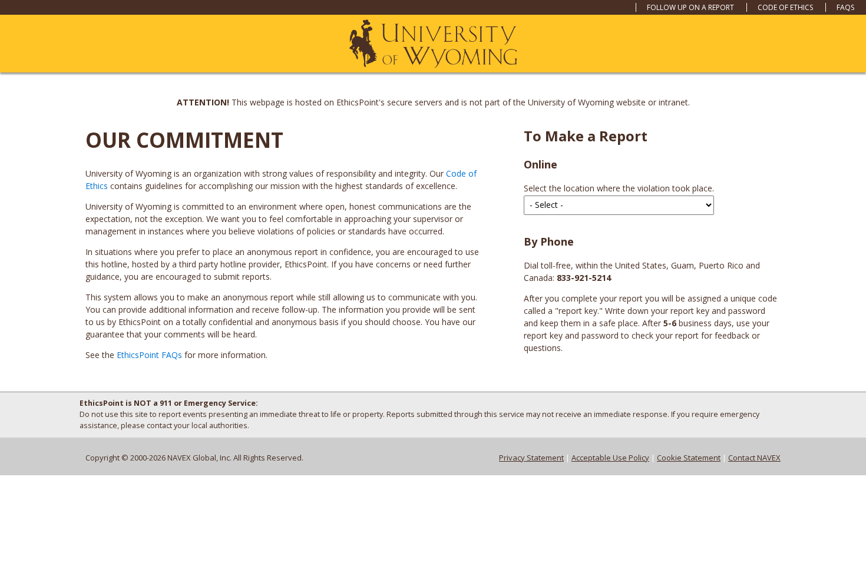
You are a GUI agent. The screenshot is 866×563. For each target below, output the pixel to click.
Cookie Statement (688, 457)
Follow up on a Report (690, 7)
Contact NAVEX (754, 457)
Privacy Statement (531, 457)
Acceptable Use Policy (610, 457)
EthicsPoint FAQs (149, 354)
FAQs (845, 7)
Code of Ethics (785, 7)
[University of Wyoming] (433, 43)
